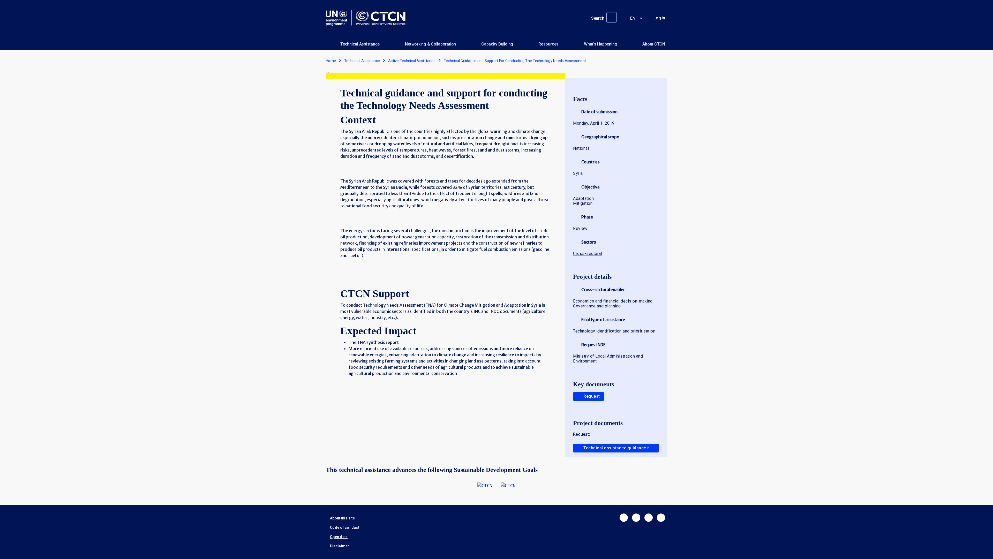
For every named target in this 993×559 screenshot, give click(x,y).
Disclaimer (339, 546)
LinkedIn (648, 517)
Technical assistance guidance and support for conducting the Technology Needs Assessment (621, 447)
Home (331, 61)
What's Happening (600, 44)
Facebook (624, 517)
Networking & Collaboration (430, 44)
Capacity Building (497, 44)
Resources (548, 44)
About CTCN (653, 44)
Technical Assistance (360, 44)
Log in (659, 18)
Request (591, 396)
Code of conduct (344, 527)
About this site (342, 518)
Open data (339, 537)
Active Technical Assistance (411, 61)
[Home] (368, 18)
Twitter (636, 517)
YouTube (661, 517)
